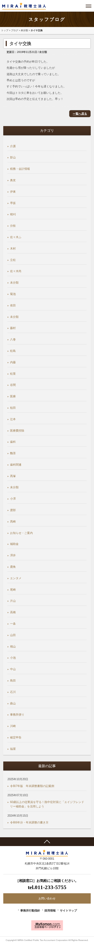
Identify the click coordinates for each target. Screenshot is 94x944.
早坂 (13, 203)
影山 (13, 157)
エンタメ (15, 578)
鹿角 (13, 566)
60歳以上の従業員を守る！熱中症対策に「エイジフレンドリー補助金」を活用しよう (47, 804)
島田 (13, 680)
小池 (13, 657)
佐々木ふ (15, 237)
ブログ (14, 30)
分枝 (13, 225)
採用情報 (50, 910)
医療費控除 (17, 430)
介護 (13, 146)
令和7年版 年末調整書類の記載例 (32, 786)
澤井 (13, 555)
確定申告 (15, 737)
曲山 (13, 703)
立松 (13, 260)
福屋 (13, 748)
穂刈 (13, 214)
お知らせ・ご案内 (21, 533)
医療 (13, 396)
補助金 (14, 544)
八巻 (13, 339)
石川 (13, 692)
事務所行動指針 (30, 910)
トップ (4, 30)
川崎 (13, 726)
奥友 (13, 180)
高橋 (13, 612)
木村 (13, 248)
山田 (13, 635)
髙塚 (13, 476)
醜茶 (13, 453)
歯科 (13, 441)
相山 (13, 646)
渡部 (13, 510)
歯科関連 (15, 464)
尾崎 (13, 589)
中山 (13, 669)
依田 (13, 305)
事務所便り (17, 714)
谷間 (13, 385)
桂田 (13, 407)
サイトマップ (68, 910)
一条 (13, 623)
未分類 (24, 30)
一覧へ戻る (80, 113)
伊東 (13, 191)
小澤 (13, 498)
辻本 (13, 419)
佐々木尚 (15, 271)
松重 (13, 373)
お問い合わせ (47, 898)
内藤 (13, 362)
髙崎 (13, 521)
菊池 (13, 294)
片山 (13, 600)
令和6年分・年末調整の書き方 (29, 822)
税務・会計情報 (20, 168)
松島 (13, 351)
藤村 (13, 328)
